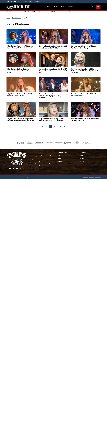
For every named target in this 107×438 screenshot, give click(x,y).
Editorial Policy (85, 177)
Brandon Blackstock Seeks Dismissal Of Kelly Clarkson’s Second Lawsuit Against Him (53, 71)
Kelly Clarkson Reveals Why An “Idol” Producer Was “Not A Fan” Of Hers (52, 120)
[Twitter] (23, 168)
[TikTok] (13, 168)
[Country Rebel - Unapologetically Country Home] (18, 7)
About (81, 155)
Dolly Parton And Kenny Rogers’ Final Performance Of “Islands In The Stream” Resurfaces (30, 11)
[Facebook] (10, 168)
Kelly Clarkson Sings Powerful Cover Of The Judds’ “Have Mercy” (84, 47)
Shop (98, 6)
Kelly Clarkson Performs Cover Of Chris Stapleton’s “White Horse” (20, 95)
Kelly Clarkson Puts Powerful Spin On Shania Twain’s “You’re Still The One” (20, 47)
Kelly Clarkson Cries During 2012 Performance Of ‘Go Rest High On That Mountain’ (84, 71)
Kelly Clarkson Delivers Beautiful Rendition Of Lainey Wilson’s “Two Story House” (20, 71)
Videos (62, 6)
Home (48, 6)
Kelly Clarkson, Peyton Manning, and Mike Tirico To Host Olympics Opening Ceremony (53, 96)
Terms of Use (97, 177)
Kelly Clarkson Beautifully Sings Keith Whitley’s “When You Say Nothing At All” (20, 120)
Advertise (82, 161)
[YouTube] (17, 168)
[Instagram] (20, 168)
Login (81, 164)
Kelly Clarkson (16, 18)
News (55, 6)
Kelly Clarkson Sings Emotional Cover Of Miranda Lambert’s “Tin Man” (53, 47)
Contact (82, 158)
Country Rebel (62, 153)
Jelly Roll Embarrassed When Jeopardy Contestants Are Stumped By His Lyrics (64, 11)
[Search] (92, 6)
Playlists (70, 6)
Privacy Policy (91, 177)
